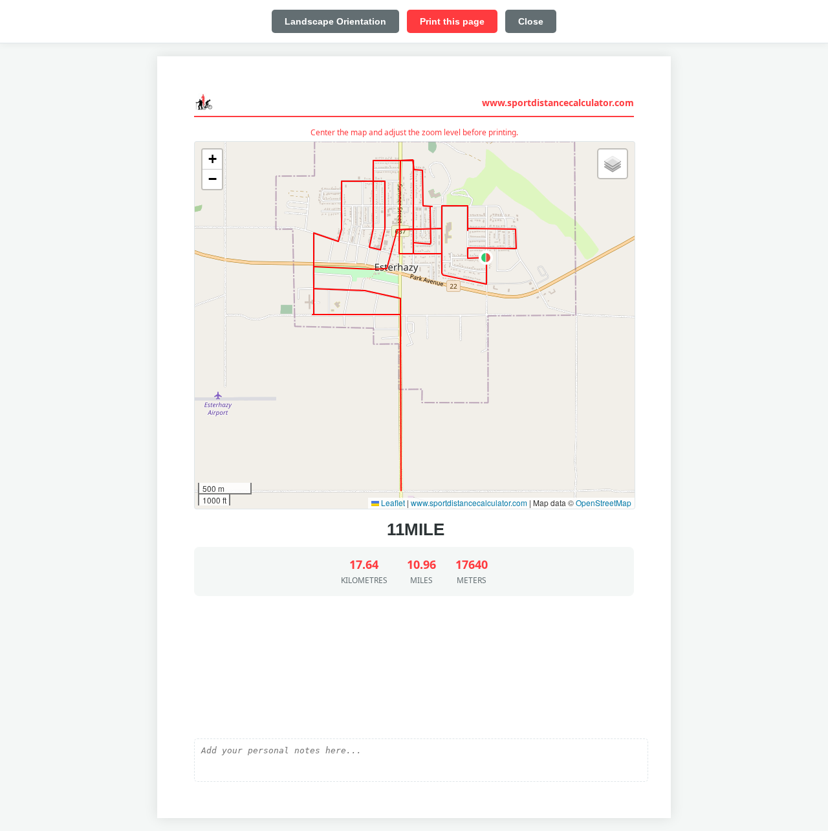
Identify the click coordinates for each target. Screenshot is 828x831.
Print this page (452, 21)
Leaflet (392, 502)
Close (530, 21)
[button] (486, 257)
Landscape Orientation (335, 21)
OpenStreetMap (603, 502)
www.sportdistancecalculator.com (558, 102)
